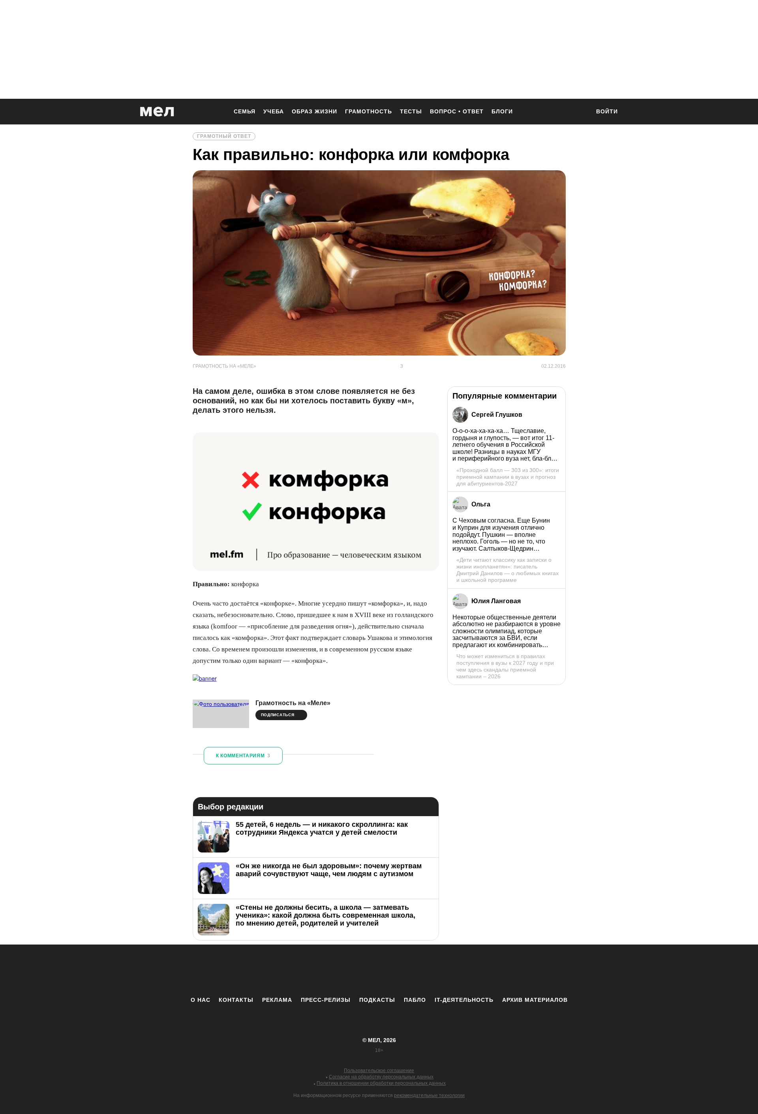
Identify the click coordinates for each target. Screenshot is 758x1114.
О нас (200, 1000)
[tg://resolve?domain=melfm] (314, 970)
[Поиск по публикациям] (580, 112)
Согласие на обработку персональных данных (381, 1077)
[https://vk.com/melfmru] (357, 970)
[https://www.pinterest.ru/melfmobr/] (401, 970)
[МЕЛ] (157, 111)
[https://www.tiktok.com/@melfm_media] (379, 970)
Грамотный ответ (224, 136)
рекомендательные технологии (429, 1095)
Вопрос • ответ (457, 111)
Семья (244, 111)
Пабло (415, 1000)
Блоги (502, 111)
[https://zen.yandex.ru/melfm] (335, 970)
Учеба (273, 111)
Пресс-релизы (326, 1000)
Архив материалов (535, 1000)
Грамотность (368, 111)
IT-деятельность (464, 1000)
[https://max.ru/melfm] (444, 970)
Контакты (236, 1000)
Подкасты (377, 1000)
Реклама (277, 1000)
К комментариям (243, 755)
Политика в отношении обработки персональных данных (381, 1083)
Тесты (411, 111)
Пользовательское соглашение (379, 1070)
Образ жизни (314, 111)
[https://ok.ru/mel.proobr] (422, 970)
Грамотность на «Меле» (292, 703)
